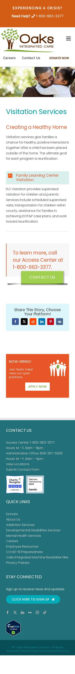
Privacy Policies (17, 562)
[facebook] (7, 612)
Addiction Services (20, 525)
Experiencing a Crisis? (37, 8)
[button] (37, 177)
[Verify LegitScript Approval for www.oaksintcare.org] (37, 628)
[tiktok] (44, 612)
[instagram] (37, 612)
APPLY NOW (37, 386)
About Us (13, 519)
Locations (21, 464)
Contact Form (28, 469)
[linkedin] (22, 612)
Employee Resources (22, 546)
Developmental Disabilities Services (33, 530)
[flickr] (30, 612)
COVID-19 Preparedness (24, 552)
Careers (12, 541)
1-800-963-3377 (50, 16)
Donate (12, 514)
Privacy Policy (30, 651)
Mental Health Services (23, 535)
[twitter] (15, 612)
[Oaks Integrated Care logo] (28, 40)
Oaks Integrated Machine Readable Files (37, 557)
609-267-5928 (51, 453)
